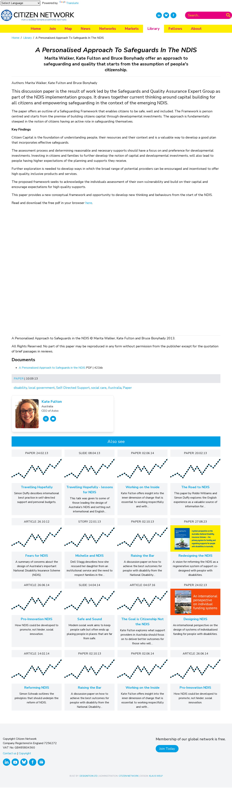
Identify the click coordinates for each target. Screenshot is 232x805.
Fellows (175, 28)
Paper (19, 379)
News (85, 28)
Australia (114, 388)
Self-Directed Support (73, 388)
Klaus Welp (156, 775)
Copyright (25, 753)
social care (98, 388)
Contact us (9, 753)
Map (68, 28)
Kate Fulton (52, 401)
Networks (107, 28)
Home (36, 28)
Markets (132, 28)
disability (20, 388)
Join (52, 28)
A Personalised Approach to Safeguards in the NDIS (52, 368)
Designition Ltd (89, 775)
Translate (72, 3)
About (196, 28)
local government (41, 388)
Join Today (167, 748)
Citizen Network (128, 775)
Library (153, 28)
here (88, 203)
